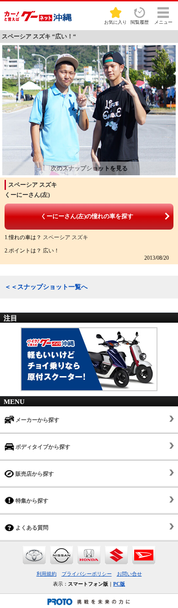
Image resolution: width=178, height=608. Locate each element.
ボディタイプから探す (42, 447)
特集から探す (31, 501)
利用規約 (47, 574)
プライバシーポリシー (87, 574)
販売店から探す (34, 474)
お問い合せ (129, 574)
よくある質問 (31, 527)
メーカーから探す (36, 420)
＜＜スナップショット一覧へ (46, 286)
